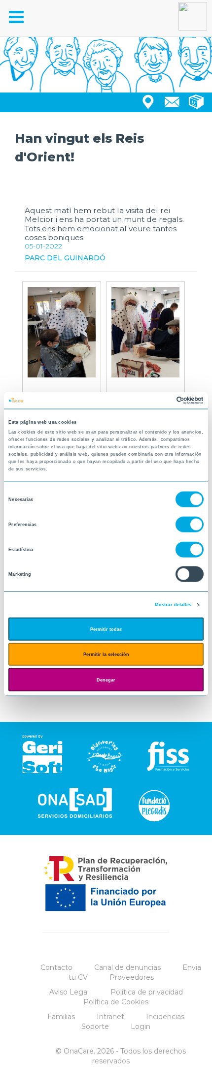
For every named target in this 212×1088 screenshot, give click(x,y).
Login (140, 1026)
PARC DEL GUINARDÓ (65, 257)
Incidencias (165, 1016)
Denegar (106, 679)
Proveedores (131, 977)
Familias (61, 1016)
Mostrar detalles (173, 604)
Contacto (56, 967)
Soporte (95, 1026)
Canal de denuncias (127, 967)
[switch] (190, 524)
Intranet (110, 1016)
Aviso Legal (69, 992)
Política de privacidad (146, 992)
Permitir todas (106, 628)
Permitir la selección (106, 654)
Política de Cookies (115, 1001)
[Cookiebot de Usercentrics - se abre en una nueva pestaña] (160, 400)
